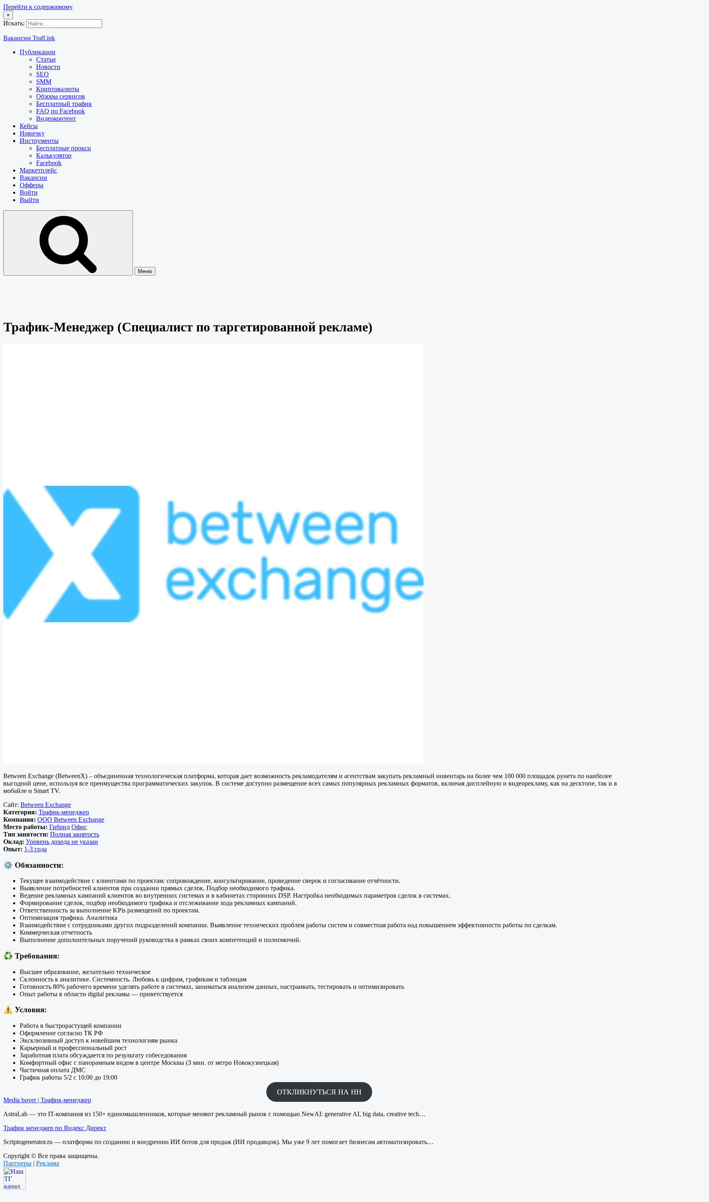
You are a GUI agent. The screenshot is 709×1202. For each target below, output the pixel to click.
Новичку (32, 133)
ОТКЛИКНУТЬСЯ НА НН (319, 1092)
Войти (29, 192)
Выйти (29, 199)
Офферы (31, 185)
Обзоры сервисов (60, 96)
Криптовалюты (57, 88)
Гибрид (59, 826)
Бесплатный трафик (64, 103)
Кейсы (29, 125)
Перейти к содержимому (38, 6)
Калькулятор (53, 155)
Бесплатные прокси (63, 148)
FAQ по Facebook (60, 111)
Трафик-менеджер (64, 812)
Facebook (49, 162)
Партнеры (17, 1163)
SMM (43, 81)
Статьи (46, 59)
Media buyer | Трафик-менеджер (47, 1099)
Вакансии (33, 177)
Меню (145, 271)
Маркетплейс (38, 170)
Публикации (37, 51)
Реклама (47, 1163)
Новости (48, 66)
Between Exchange (46, 804)
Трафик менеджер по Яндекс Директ (54, 1127)
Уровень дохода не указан (62, 841)
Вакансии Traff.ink (29, 37)
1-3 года (35, 849)
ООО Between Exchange (70, 819)
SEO (42, 74)
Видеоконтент (56, 118)
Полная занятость (74, 834)
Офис (79, 826)
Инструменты (39, 140)
